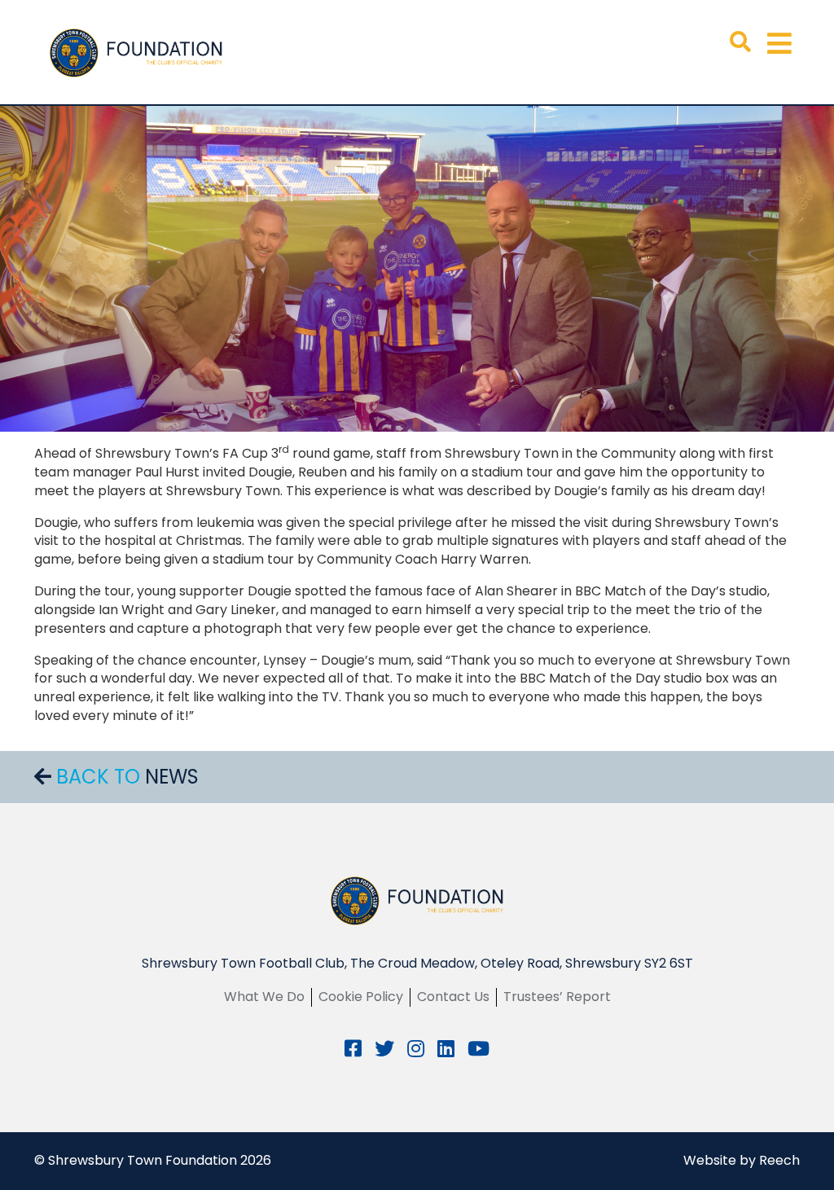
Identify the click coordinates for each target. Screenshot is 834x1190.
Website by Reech (741, 1160)
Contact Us (453, 996)
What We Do (264, 996)
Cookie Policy (360, 996)
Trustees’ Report (557, 996)
